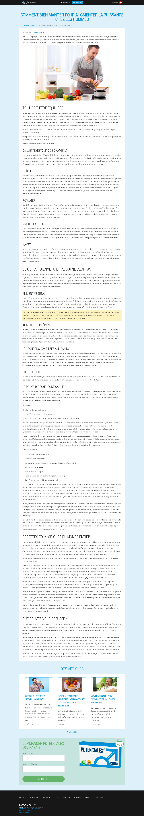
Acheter (43, 779)
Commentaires (47, 797)
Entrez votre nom (28, 753)
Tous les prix (98, 797)
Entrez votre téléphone (29, 764)
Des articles (67, 797)
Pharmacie (77, 797)
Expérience (22, 797)
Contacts (88, 797)
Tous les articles (72, 732)
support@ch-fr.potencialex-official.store (31, 807)
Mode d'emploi (34, 797)
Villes (57, 797)
